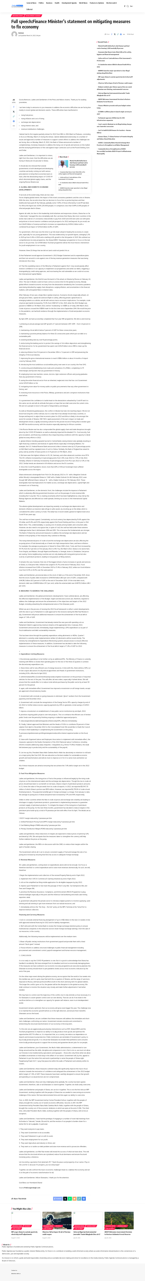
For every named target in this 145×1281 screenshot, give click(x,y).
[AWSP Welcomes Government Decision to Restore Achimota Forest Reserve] (119, 1220)
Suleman (21, 33)
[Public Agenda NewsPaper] (17, 6)
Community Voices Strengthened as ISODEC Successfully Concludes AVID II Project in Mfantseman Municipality (114, 151)
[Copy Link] (117, 34)
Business (27, 1226)
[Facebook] (125, 6)
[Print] (120, 34)
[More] (124, 34)
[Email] (74, 1199)
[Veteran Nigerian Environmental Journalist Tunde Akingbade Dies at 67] (88, 1220)
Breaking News (18, 15)
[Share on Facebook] (111, 34)
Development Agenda (33, 15)
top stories (17, 1228)
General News (91, 1226)
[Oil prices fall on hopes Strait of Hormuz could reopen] (57, 1220)
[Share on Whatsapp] (70, 1199)
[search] (128, 6)
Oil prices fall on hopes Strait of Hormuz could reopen (115, 83)
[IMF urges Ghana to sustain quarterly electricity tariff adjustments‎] (25, 1220)
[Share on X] (114, 34)
